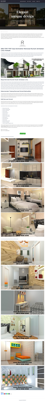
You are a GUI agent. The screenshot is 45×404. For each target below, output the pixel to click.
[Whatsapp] (7, 393)
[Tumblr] (9, 393)
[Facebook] (1, 393)
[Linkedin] (6, 393)
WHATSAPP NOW (23, 1)
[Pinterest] (4, 393)
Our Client (29, 1)
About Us (38, 1)
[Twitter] (3, 393)
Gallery (33, 1)
